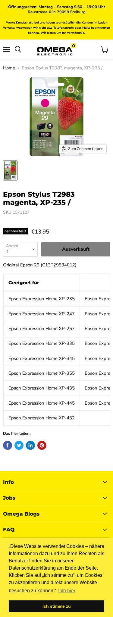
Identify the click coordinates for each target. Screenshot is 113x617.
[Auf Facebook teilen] (7, 445)
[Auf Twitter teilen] (19, 445)
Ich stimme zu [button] (56, 606)
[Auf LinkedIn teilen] (30, 445)
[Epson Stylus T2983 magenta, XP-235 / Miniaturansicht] (10, 170)
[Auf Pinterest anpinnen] (41, 445)
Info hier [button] (66, 590)
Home (9, 68)
